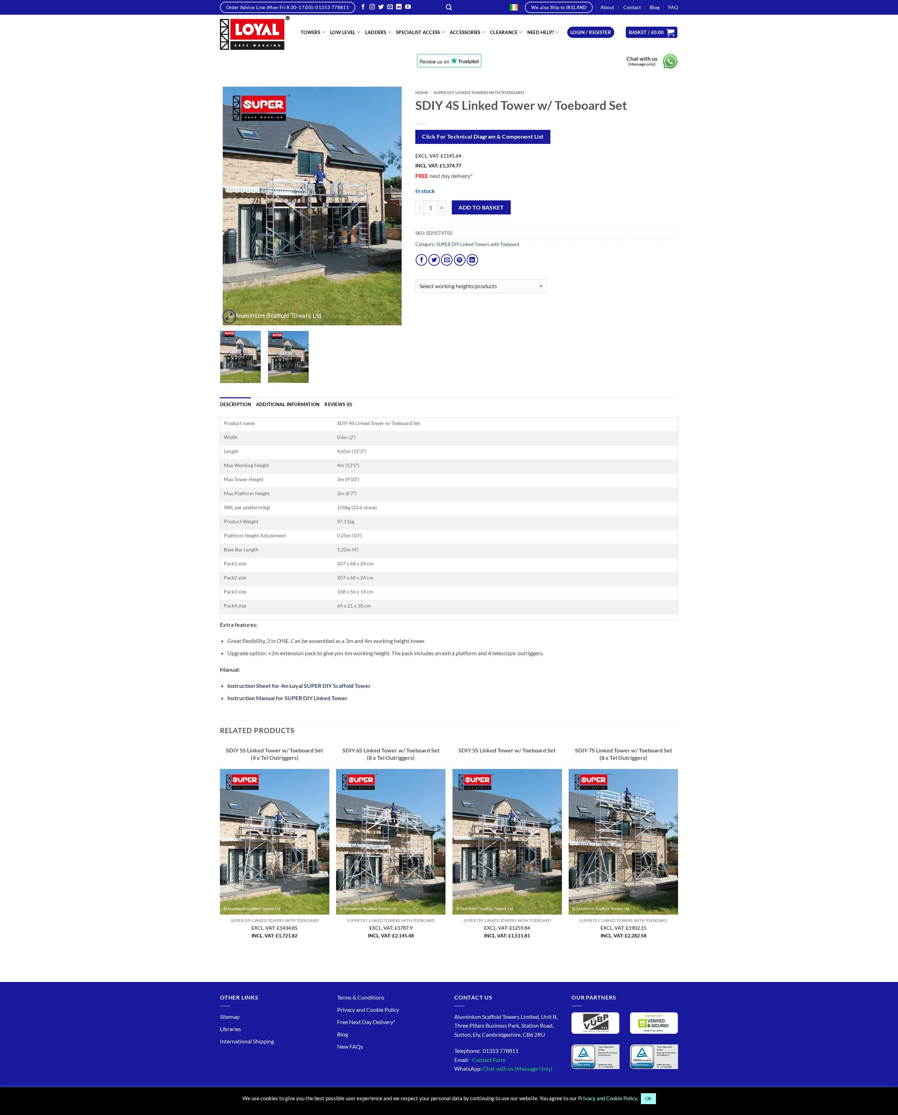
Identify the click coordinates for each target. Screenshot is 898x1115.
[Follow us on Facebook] (363, 7)
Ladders (376, 32)
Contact (632, 7)
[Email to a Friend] (447, 260)
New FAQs (350, 1046)
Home (421, 92)
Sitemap (230, 1016)
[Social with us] (390, 7)
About (607, 7)
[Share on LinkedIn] (472, 260)
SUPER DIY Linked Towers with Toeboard (479, 92)
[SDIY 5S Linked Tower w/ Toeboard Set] (507, 842)
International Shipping (247, 1041)
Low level (342, 32)
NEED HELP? (540, 32)
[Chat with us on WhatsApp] (670, 61)
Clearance (503, 32)
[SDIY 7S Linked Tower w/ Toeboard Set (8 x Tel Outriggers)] (623, 842)
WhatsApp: (503, 1068)
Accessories (465, 32)
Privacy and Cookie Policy (368, 1009)
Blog (654, 7)
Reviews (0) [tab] (338, 404)
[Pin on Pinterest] (459, 260)
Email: (479, 1059)
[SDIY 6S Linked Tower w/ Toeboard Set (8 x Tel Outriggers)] (390, 842)
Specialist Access (418, 32)
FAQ (673, 7)
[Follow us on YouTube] (408, 7)
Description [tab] (235, 404)
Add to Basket (481, 207)
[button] (590, 32)
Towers (311, 32)
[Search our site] (449, 7)
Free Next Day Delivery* (366, 1021)
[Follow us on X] (381, 7)
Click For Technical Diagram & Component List (483, 136)
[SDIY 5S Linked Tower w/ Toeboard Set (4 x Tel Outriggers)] (274, 842)
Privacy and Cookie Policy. (608, 1098)
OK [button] (648, 1098)
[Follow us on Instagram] (372, 7)
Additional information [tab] (288, 404)
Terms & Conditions (360, 997)
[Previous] (232, 206)
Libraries (230, 1029)
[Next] (392, 206)
